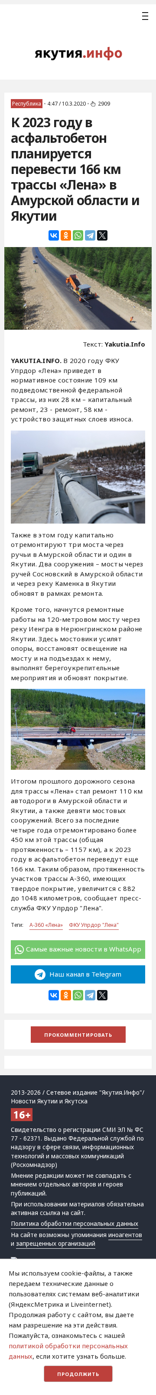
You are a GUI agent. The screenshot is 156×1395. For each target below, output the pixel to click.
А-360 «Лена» (46, 925)
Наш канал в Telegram (84, 974)
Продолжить (78, 1374)
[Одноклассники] (66, 235)
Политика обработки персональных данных (74, 1224)
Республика (26, 103)
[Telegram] (90, 235)
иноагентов (125, 1235)
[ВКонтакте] (54, 235)
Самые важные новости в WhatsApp (83, 949)
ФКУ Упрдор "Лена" (94, 925)
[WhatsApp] (78, 235)
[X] (102, 235)
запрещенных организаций (55, 1243)
